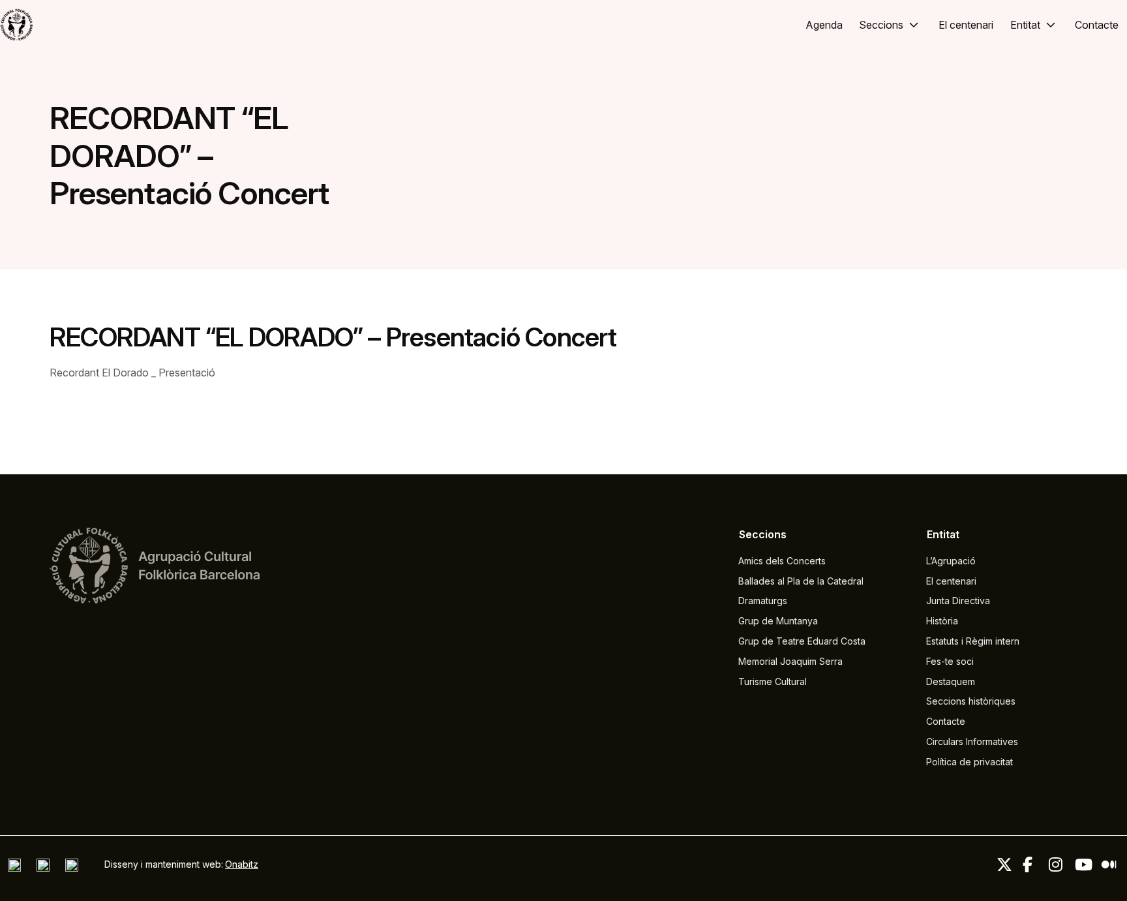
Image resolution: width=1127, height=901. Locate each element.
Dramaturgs (762, 600)
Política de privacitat (969, 761)
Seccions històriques (970, 701)
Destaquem (950, 681)
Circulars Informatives (972, 741)
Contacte (1097, 24)
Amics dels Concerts (782, 560)
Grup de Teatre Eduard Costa (801, 641)
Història (942, 620)
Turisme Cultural (772, 681)
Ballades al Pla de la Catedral (801, 581)
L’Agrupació (951, 560)
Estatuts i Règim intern (972, 641)
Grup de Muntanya (778, 620)
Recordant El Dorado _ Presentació (132, 372)
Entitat (1025, 24)
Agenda (824, 24)
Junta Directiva (958, 600)
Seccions (881, 24)
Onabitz (241, 864)
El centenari (966, 24)
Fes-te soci (950, 661)
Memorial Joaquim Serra (790, 661)
